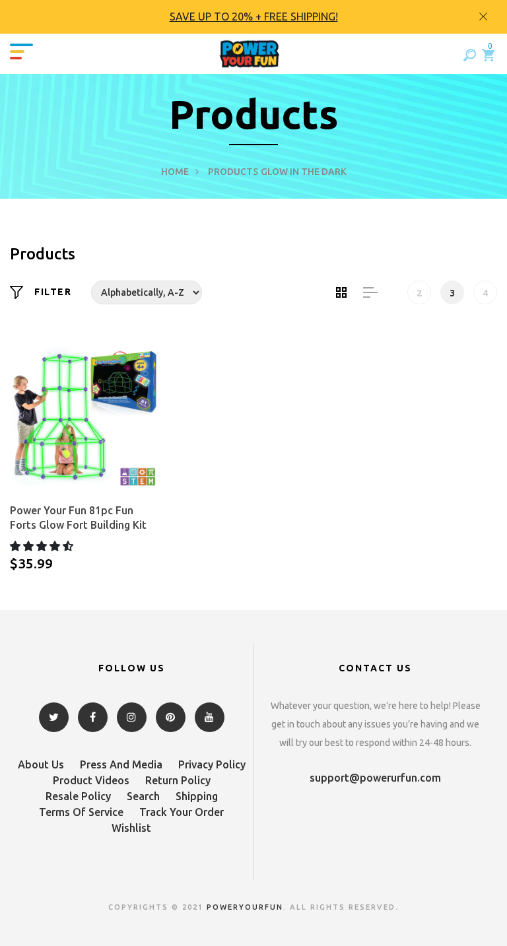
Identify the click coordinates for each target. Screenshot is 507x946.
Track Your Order (181, 812)
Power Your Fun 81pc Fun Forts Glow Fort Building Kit (78, 517)
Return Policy (178, 780)
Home (175, 171)
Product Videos (91, 780)
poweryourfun (245, 907)
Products (233, 171)
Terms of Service (81, 812)
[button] (43, 546)
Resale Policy (78, 796)
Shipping (197, 796)
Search (143, 796)
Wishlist (131, 828)
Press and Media (121, 764)
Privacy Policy (212, 764)
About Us (41, 764)
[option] (253, 17)
